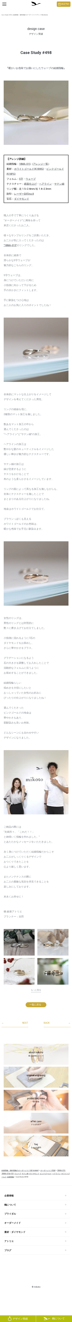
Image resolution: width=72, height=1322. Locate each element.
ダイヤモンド (21, 198)
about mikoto (36, 1054)
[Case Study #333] (19, 971)
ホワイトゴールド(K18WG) (29, 168)
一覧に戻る (35, 1004)
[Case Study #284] (19, 942)
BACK (57, 1023)
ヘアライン (45, 183)
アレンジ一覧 (40, 163)
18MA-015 (24, 163)
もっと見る (36, 990)
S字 (21, 178)
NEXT (15, 1023)
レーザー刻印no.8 (24, 193)
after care (36, 1123)
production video (36, 1100)
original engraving (36, 1077)
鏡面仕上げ (30, 183)
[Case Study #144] (52, 972)
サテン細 (59, 183)
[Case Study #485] (52, 942)
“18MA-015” (10, 245)
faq (36, 1146)
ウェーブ (31, 178)
